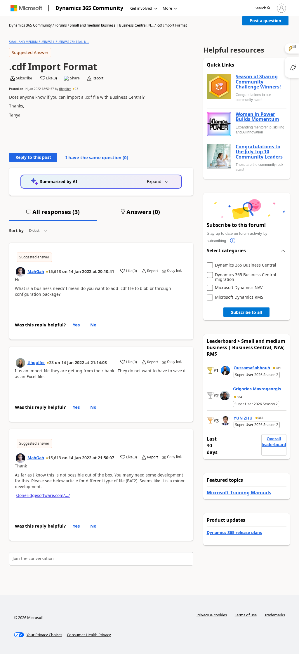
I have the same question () (96, 157)
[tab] (53, 214)
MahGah (35, 271)
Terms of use (246, 615)
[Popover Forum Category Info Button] (233, 240)
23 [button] (76, 89)
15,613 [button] (54, 271)
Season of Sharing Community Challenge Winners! (258, 82)
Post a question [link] (265, 20)
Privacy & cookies (212, 615)
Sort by (16, 230)
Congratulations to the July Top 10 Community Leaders (259, 152)
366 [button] (260, 418)
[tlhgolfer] (20, 363)
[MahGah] (20, 271)
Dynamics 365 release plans (234, 532)
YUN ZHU (243, 418)
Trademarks (275, 615)
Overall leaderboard (274, 441)
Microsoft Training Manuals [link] (239, 492)
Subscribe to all (246, 312)
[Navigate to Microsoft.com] (26, 8)
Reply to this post (33, 157)
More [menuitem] (167, 8)
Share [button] (75, 78)
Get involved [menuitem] (141, 8)
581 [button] (278, 368)
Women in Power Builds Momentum (257, 117)
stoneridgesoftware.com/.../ (43, 495)
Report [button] (98, 78)
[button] (262, 8)
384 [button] (239, 397)
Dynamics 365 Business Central (245, 265)
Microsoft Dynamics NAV (239, 287)
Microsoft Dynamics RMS (239, 297)
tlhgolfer (65, 89)
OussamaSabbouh (252, 368)
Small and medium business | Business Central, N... (112, 25)
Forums (61, 25)
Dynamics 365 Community (89, 7)
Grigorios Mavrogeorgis (257, 389)
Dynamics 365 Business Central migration (245, 276)
